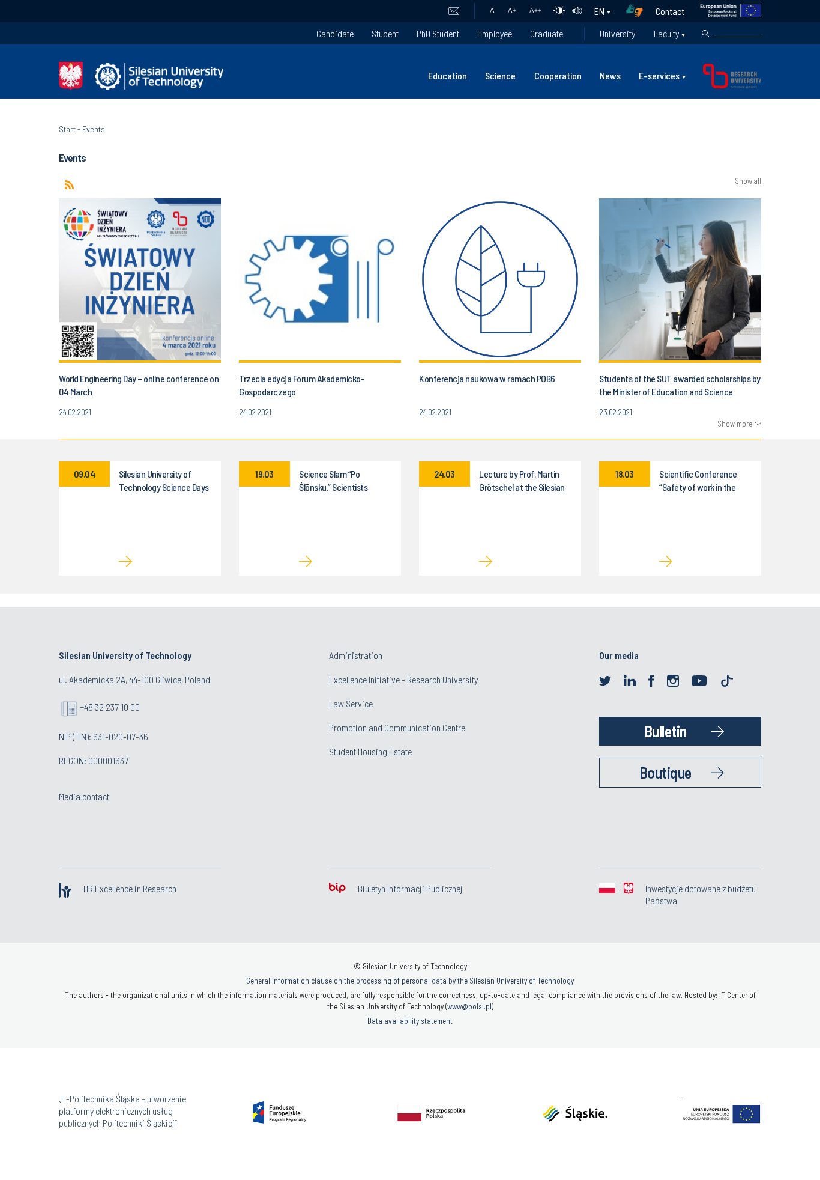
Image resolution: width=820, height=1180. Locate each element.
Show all (748, 181)
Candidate (335, 33)
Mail (453, 11)
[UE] (723, 11)
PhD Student (438, 33)
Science (500, 75)
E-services (659, 75)
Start (67, 129)
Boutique (665, 772)
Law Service (351, 703)
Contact (670, 11)
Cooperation (558, 75)
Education (447, 75)
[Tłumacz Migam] (639, 11)
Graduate (546, 33)
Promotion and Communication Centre (397, 727)
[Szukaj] (705, 33)
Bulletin (665, 731)
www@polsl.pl (469, 1006)
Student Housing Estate (370, 751)
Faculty (666, 33)
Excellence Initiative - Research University (403, 679)
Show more (734, 423)
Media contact (84, 796)
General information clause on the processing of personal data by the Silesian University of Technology (410, 980)
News (610, 75)
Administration (355, 655)
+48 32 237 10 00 (110, 707)
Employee (494, 33)
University (617, 33)
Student (385, 33)
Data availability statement (410, 1021)
